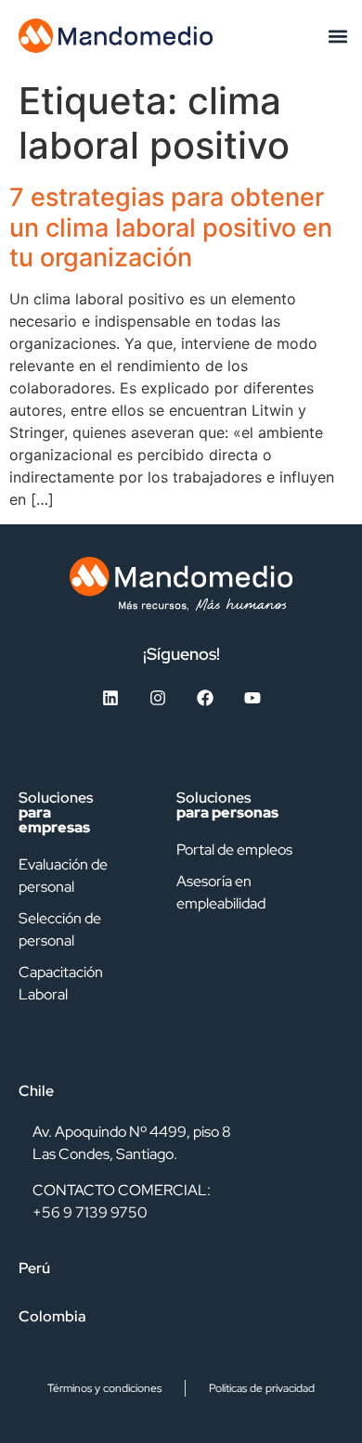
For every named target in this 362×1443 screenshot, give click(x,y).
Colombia (52, 1316)
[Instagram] (158, 698)
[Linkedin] (110, 698)
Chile (36, 1091)
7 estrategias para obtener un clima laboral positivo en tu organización (170, 227)
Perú (34, 1268)
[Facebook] (205, 698)
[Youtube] (252, 698)
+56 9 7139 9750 (90, 1212)
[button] (337, 35)
